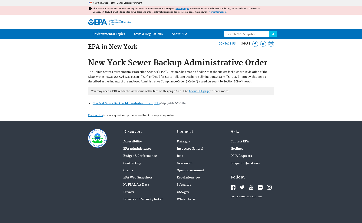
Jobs (180, 156)
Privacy (128, 192)
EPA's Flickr (260, 187)
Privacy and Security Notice (143, 199)
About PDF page (199, 91)
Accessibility (132, 141)
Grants (128, 170)
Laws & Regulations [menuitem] (148, 34)
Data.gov (183, 141)
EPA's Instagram (269, 187)
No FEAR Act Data (136, 185)
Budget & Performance (140, 156)
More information (217, 11)
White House (186, 199)
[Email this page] (271, 44)
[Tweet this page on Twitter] (263, 44)
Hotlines (237, 149)
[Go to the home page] (97, 22)
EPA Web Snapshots (138, 177)
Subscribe (184, 185)
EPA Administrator (137, 149)
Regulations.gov (189, 177)
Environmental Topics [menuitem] (109, 34)
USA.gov (183, 192)
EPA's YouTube (251, 187)
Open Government (190, 170)
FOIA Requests (241, 156)
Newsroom (185, 163)
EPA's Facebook (233, 187)
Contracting (132, 163)
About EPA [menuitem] (179, 34)
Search (273, 34)
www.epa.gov (182, 8)
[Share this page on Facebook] (255, 44)
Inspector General (190, 149)
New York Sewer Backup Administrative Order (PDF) (126, 103)
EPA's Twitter (242, 187)
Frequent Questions (245, 163)
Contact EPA (240, 141)
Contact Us (227, 43)
